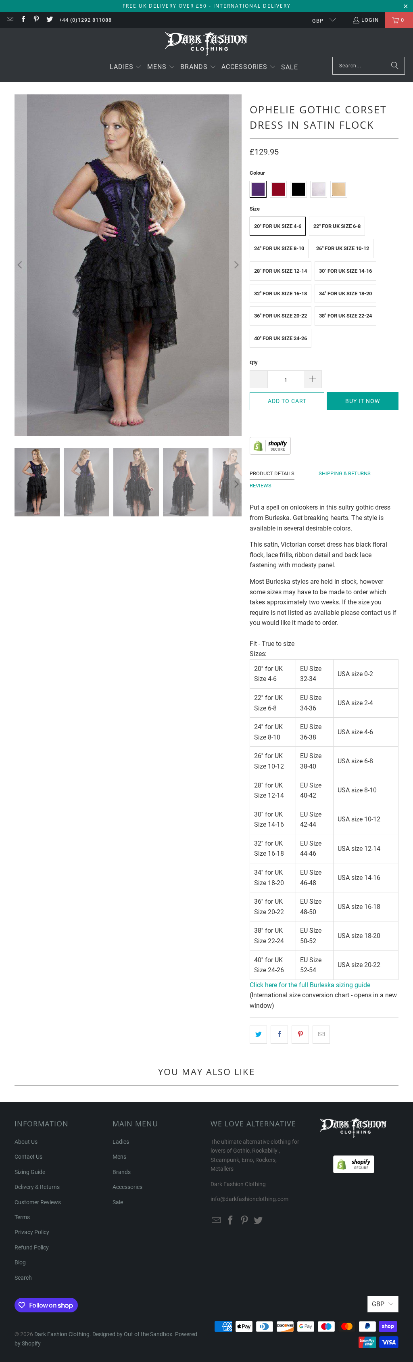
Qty (254, 362)
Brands (122, 1172)
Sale (118, 1202)
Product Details (272, 473)
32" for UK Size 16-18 (280, 293)
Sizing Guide (30, 1172)
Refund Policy (32, 1247)
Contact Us (28, 1156)
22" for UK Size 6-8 (337, 226)
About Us (26, 1141)
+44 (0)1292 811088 (85, 20)
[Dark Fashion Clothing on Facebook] (22, 20)
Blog (20, 1262)
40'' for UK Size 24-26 (280, 338)
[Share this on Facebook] (279, 1035)
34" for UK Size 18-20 (345, 293)
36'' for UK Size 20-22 (280, 316)
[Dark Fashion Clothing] (206, 44)
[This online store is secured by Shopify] (270, 452)
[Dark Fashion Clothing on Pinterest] (36, 20)
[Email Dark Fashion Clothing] (9, 20)
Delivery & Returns (37, 1187)
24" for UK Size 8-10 (279, 248)
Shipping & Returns (345, 473)
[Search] (395, 66)
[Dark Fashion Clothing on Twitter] (48, 20)
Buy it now (362, 401)
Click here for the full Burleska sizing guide (310, 985)
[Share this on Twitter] (258, 1035)
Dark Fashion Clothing (62, 1334)
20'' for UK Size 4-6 (277, 226)
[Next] (235, 265)
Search (23, 1277)
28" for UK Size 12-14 (280, 271)
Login (370, 20)
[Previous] (20, 265)
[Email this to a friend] (321, 1035)
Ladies (121, 1141)
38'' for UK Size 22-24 (345, 316)
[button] (126, 67)
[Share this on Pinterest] (300, 1035)
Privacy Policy (32, 1232)
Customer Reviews (38, 1202)
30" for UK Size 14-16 (345, 271)
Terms (22, 1217)
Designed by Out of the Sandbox (132, 1334)
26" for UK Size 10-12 (342, 248)
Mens (119, 1156)
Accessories (127, 1187)
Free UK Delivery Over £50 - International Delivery (207, 5)
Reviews (260, 486)
